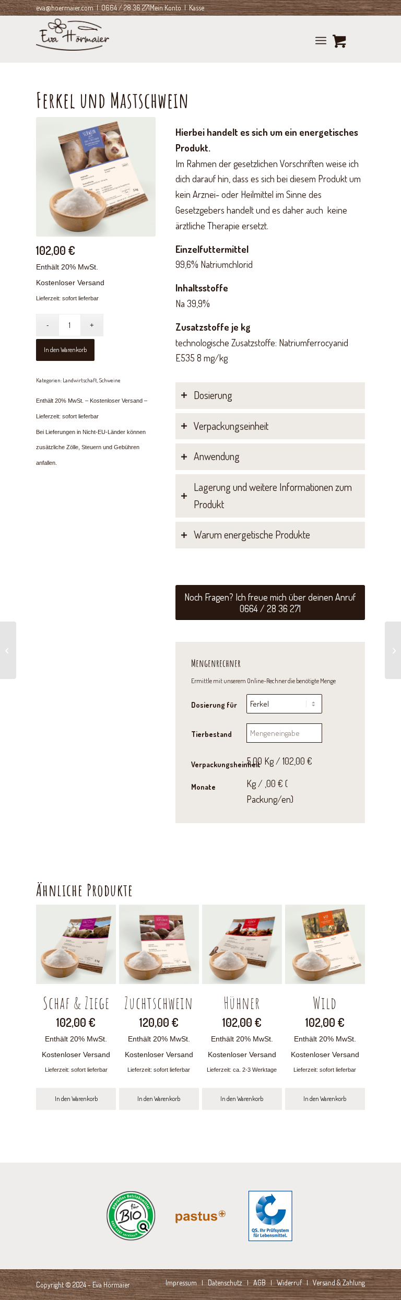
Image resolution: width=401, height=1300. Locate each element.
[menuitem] (320, 39)
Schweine (110, 380)
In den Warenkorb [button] (76, 1099)
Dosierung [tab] (213, 395)
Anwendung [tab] (217, 456)
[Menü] (320, 39)
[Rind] (393, 650)
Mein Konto (165, 7)
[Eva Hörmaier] (72, 39)
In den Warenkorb (65, 350)
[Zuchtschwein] (8, 650)
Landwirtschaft (80, 380)
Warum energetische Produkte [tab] (252, 534)
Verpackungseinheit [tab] (231, 425)
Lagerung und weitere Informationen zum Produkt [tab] (273, 496)
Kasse (196, 7)
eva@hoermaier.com (64, 7)
